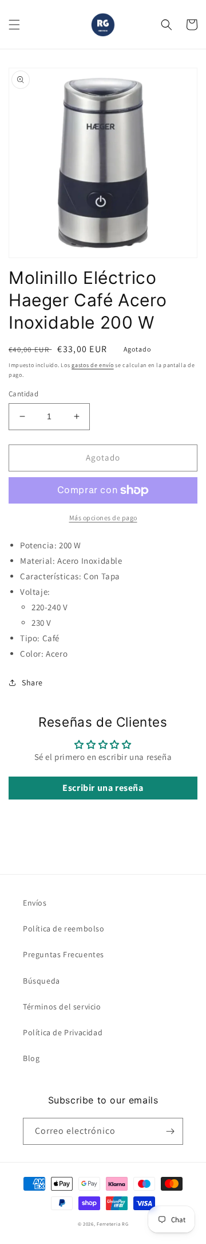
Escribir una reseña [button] (102, 788)
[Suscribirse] (170, 1131)
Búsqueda (41, 981)
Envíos (35, 903)
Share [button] (32, 682)
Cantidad (23, 394)
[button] (14, 24)
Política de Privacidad (62, 1032)
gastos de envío (93, 365)
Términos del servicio (62, 1006)
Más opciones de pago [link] (103, 517)
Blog (31, 1058)
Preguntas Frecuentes (63, 954)
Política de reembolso (64, 928)
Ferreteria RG (112, 1223)
